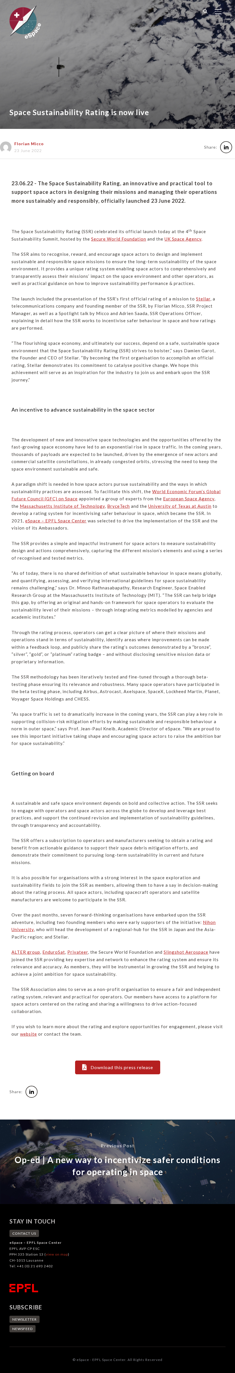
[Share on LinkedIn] (226, 147)
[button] (117, 1067)
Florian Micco (29, 143)
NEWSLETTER (24, 1319)
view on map (57, 1254)
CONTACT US (24, 1233)
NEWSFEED (22, 1329)
